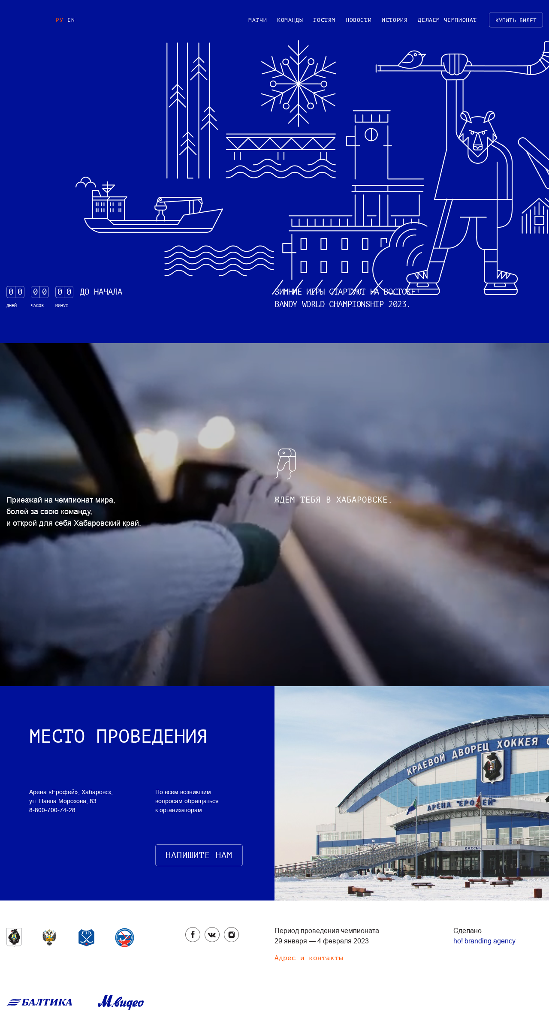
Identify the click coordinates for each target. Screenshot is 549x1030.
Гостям (324, 20)
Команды (290, 20)
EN (71, 20)
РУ (59, 20)
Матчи (257, 20)
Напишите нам (199, 855)
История (394, 20)
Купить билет (516, 20)
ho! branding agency (484, 941)
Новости (358, 20)
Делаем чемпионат (447, 20)
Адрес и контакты (308, 958)
